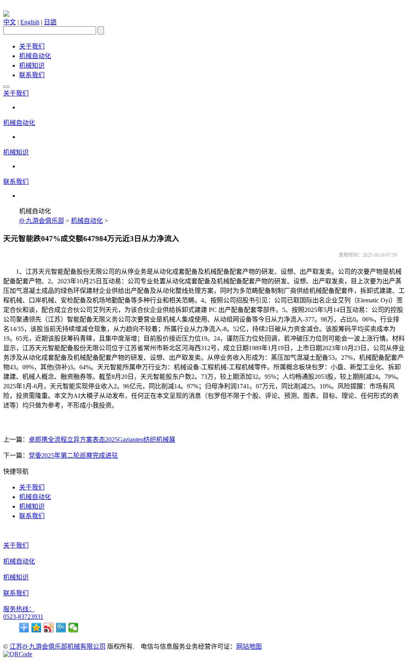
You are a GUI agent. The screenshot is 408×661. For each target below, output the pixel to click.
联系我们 (32, 75)
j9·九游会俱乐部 (41, 220)
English (29, 22)
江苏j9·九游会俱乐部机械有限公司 (58, 646)
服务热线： (19, 609)
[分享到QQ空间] (36, 627)
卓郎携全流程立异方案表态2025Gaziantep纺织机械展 (102, 439)
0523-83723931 (23, 616)
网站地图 (249, 646)
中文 (9, 22)
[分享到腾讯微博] (61, 627)
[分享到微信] (73, 627)
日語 (50, 22)
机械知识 (32, 65)
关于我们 (32, 46)
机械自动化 (35, 56)
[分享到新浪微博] (49, 627)
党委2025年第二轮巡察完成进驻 (73, 455)
